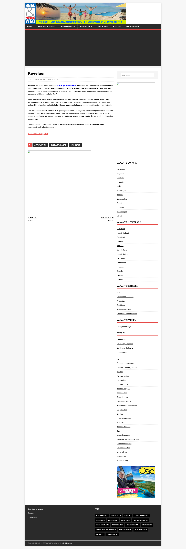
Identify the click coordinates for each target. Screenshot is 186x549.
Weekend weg (122, 460)
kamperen (125, 520)
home (30, 26)
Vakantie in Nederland (106, 530)
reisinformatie (102, 525)
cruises (120, 372)
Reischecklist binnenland (127, 405)
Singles (120, 414)
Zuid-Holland (122, 250)
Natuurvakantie (141, 520)
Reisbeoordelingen (124, 401)
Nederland (121, 169)
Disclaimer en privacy (36, 509)
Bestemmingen (67, 26)
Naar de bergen (123, 389)
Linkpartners (32, 517)
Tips (118, 431)
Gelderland (121, 263)
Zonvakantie (112, 534)
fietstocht (113, 520)
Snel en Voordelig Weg (38, 134)
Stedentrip (75, 145)
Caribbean (121, 305)
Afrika (119, 292)
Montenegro (122, 212)
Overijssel (121, 237)
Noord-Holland (123, 254)
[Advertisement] (93, 48)
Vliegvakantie (141, 530)
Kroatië (120, 195)
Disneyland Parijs (124, 326)
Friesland (120, 267)
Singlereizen (122, 410)
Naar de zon (122, 393)
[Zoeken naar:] (137, 75)
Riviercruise (117, 525)
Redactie (38, 79)
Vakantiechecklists (124, 444)
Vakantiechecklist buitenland (128, 439)
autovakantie (40, 145)
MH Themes (67, 543)
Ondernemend (133, 26)
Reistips (117, 26)
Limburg (120, 275)
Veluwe (120, 279)
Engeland (121, 173)
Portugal (120, 207)
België (119, 216)
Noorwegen (121, 190)
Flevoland (121, 229)
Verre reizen (122, 452)
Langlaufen (121, 380)
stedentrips (121, 339)
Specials (120, 422)
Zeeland (120, 246)
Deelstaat (100, 520)
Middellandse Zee (124, 309)
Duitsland (49, 79)
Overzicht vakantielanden (127, 314)
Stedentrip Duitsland (125, 348)
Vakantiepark (125, 530)
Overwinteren (122, 397)
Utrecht (120, 241)
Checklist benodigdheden (127, 367)
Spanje (119, 203)
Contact (31, 513)
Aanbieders (86, 26)
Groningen (121, 258)
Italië (119, 186)
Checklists (102, 26)
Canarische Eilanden (125, 297)
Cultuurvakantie (58, 145)
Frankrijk (120, 182)
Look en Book (122, 384)
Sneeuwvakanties (124, 418)
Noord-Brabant (123, 233)
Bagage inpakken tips (125, 363)
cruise (127, 515)
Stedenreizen (122, 352)
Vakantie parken (123, 435)
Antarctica (121, 301)
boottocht (116, 515)
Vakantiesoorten (46, 26)
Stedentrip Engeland (125, 344)
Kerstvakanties (123, 376)
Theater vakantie (123, 427)
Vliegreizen (121, 456)
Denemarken (122, 199)
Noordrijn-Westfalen (66, 85)
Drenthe (120, 271)
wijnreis (99, 534)
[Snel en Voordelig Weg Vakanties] (75, 22)
